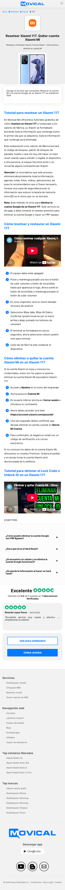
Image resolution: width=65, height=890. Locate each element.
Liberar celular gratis (16, 788)
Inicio (4, 11)
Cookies (58, 882)
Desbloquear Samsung (17, 798)
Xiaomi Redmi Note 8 (16, 767)
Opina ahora (33, 652)
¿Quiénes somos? (15, 718)
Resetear (15, 11)
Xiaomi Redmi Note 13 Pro (19, 772)
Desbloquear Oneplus (17, 808)
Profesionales (13, 732)
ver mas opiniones (32, 641)
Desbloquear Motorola (17, 803)
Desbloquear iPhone (16, 793)
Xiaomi (25, 11)
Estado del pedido (15, 723)
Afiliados (10, 737)
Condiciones (35, 882)
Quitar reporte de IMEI (17, 697)
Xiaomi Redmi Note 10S (17, 763)
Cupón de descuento (16, 742)
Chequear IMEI (13, 687)
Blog (8, 727)
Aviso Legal (48, 882)
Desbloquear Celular (16, 683)
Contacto (10, 713)
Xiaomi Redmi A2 (14, 758)
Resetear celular (14, 692)
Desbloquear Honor (16, 812)
